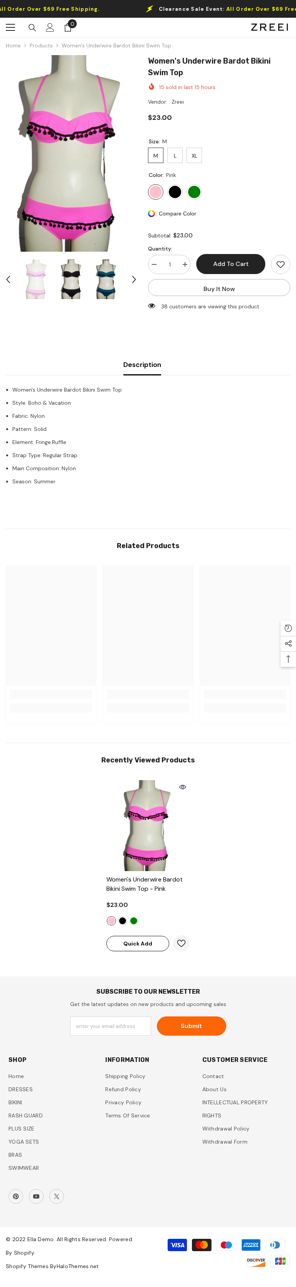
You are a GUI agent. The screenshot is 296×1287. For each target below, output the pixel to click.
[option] (71, 153)
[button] (8, 279)
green (133, 920)
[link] (51, 694)
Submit (191, 1026)
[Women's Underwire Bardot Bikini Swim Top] (148, 825)
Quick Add (137, 943)
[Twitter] (56, 1196)
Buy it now (219, 289)
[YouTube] (36, 1196)
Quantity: (160, 248)
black (122, 920)
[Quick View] (183, 787)
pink (111, 920)
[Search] (32, 27)
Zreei (178, 101)
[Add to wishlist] (280, 264)
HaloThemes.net (78, 1266)
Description (142, 364)
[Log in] (50, 27)
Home (13, 45)
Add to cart (231, 264)
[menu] (10, 27)
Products (41, 45)
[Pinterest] (15, 1196)
